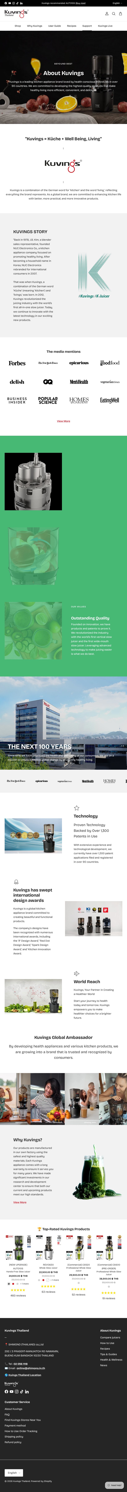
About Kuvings (13, 1409)
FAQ (7, 1414)
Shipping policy (14, 1436)
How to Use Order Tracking (21, 1431)
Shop (18, 25)
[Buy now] (80, 3)
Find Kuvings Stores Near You (23, 1420)
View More (63, 421)
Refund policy (13, 1442)
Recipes (71, 25)
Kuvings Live (105, 25)
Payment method (15, 1425)
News (103, 1365)
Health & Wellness (111, 1359)
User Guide (54, 25)
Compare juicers (110, 1337)
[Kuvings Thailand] (17, 14)
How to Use (107, 1343)
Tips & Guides (108, 1354)
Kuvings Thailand (21, 1481)
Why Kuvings (34, 25)
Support (87, 25)
